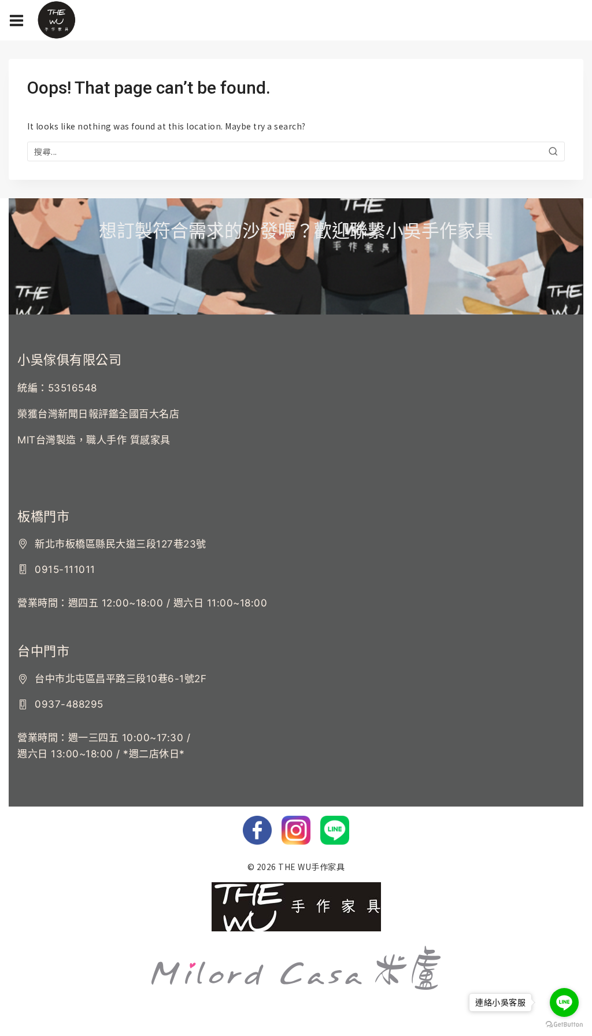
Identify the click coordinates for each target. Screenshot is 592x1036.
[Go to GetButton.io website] (564, 1024)
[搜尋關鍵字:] (296, 151)
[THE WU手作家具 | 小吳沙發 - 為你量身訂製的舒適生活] (56, 20)
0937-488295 (69, 704)
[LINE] (334, 830)
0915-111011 (65, 569)
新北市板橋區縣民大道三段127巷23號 (120, 544)
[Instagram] (296, 830)
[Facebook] (257, 830)
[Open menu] (16, 20)
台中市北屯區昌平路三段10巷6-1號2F (120, 678)
